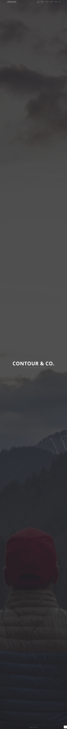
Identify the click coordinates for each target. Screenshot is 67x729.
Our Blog (51, 1)
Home (38, 1)
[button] (31, 727)
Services (46, 1)
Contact (56, 1)
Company (42, 1)
